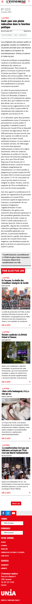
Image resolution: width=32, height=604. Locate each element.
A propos (4, 546)
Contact (3, 584)
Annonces (4, 568)
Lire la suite (6, 325)
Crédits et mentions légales (10, 600)
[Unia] (8, 592)
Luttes (5, 18)
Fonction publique (7, 35)
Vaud (15, 35)
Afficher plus (16, 503)
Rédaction (4, 549)
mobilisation (22, 35)
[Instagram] (8, 513)
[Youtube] (13, 513)
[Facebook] (3, 513)
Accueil (3, 542)
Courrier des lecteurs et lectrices (12, 552)
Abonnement (5, 565)
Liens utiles (5, 556)
